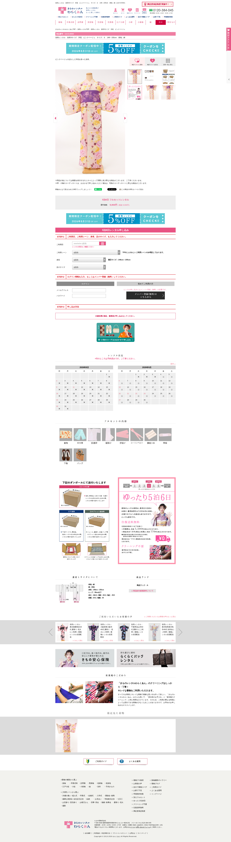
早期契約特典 (168, 17)
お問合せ (132, 833)
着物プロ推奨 (138, 780)
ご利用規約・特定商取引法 (101, 833)
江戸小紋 (65, 787)
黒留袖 (91, 783)
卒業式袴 (74, 783)
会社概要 (87, 833)
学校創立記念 (110, 799)
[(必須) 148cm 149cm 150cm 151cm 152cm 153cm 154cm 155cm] (89, 259)
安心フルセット (63, 17)
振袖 (64, 783)
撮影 (64, 806)
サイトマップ (142, 833)
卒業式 (82, 796)
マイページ (137, 13)
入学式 (99, 796)
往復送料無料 (105, 17)
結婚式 (90, 796)
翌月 (172, 364)
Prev (55, 118)
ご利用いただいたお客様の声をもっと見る (161, 616)
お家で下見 (156, 17)
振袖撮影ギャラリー (159, 780)
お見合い (98, 799)
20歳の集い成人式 (69, 796)
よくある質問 (130, 17)
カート (123, 13)
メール (133, 827)
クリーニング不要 (92, 17)
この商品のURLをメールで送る (132, 189)
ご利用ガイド (117, 17)
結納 (88, 799)
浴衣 (99, 787)
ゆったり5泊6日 (77, 17)
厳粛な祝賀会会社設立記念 (73, 799)
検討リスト (130, 11)
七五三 (120, 799)
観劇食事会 (106, 802)
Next (125, 118)
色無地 (108, 783)
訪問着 (83, 783)
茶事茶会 (95, 802)
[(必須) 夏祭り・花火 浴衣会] (96, 252)
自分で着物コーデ (144, 17)
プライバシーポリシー (120, 833)
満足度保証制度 (139, 811)
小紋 (73, 787)
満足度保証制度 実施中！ (158, 4)
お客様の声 (137, 784)
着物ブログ (155, 784)
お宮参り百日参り (69, 802)
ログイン (115, 13)
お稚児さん (84, 802)
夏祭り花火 (118, 802)
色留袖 (99, 783)
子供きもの (110, 787)
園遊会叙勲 (110, 796)
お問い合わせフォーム (143, 827)
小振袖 (83, 787)
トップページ (156, 794)
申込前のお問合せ (144, 12)
